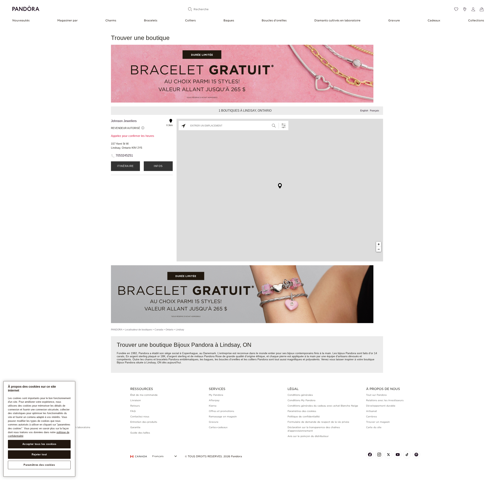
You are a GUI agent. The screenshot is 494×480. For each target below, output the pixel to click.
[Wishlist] (456, 9)
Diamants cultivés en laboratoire (337, 20)
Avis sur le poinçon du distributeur (308, 436)
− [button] (379, 249)
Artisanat (371, 411)
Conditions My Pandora (301, 400)
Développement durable (380, 405)
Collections (476, 20)
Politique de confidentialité (304, 416)
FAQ (133, 411)
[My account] (473, 9)
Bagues (228, 20)
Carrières (371, 416)
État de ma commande (144, 394)
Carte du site (373, 427)
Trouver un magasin (378, 421)
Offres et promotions (221, 411)
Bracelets (150, 20)
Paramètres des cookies (39, 464)
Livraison (135, 400)
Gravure (394, 20)
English (364, 110)
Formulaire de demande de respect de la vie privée (318, 421)
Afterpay (214, 400)
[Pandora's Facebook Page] (370, 454)
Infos (158, 166)
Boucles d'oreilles (274, 20)
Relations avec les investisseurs (384, 400)
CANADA (141, 456)
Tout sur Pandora (376, 394)
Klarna (212, 405)
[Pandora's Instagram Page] (379, 454)
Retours (135, 405)
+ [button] (379, 244)
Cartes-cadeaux (218, 427)
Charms (110, 20)
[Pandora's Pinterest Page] (416, 454)
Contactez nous (139, 416)
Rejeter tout (39, 454)
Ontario (169, 329)
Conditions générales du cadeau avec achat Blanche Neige (323, 405)
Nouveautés (21, 20)
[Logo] (25, 7)
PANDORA (116, 329)
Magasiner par (67, 20)
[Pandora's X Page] (388, 454)
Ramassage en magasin (223, 416)
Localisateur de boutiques (138, 329)
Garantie (135, 427)
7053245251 (124, 155)
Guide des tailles (140, 432)
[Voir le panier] (481, 9)
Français (374, 110)
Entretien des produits (143, 421)
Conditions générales (300, 394)
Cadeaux (434, 20)
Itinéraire (125, 166)
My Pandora (216, 394)
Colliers (190, 20)
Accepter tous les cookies (39, 444)
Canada (159, 329)
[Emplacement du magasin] (464, 9)
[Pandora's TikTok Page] (407, 454)
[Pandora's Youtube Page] (398, 454)
